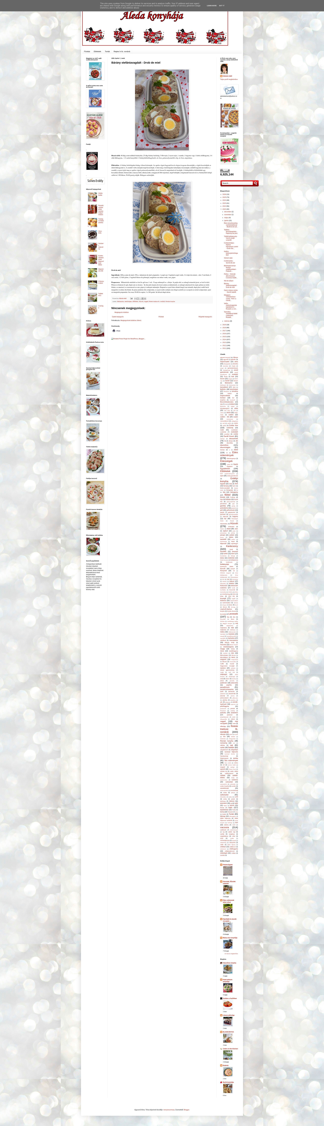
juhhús (233, 533)
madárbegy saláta (232, 621)
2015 (224, 336)
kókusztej (223, 583)
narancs (223, 668)
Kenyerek (223, 571)
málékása (232, 629)
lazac (230, 605)
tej (231, 803)
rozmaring (223, 743)
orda (221, 678)
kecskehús (223, 556)
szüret (233, 799)
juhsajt (222, 535)
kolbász (231, 583)
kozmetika (223, 592)
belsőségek (128, 301)
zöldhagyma (233, 849)
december (228, 212)
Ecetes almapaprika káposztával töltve (101, 260)
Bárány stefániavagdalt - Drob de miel (230, 285)
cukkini (231, 415)
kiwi (228, 579)
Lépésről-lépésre (226, 609)
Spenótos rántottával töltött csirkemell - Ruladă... (230, 314)
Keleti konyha (224, 560)
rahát (233, 717)
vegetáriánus (224, 836)
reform (233, 719)
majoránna (223, 627)
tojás (230, 807)
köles (236, 592)
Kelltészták (229, 562)
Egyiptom (229, 466)
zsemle (222, 855)
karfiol (226, 554)
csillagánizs (234, 421)
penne (233, 695)
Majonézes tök (101, 270)
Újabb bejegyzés (118, 317)
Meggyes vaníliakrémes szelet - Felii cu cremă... (230, 297)
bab (232, 376)
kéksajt (233, 556)
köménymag (226, 594)
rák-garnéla (223, 719)
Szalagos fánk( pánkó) (101, 220)
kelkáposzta (234, 560)
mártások (223, 640)
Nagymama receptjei (227, 666)
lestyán (222, 611)
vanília (222, 834)
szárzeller (233, 784)
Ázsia (225, 376)
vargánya (232, 834)
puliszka (223, 713)
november (228, 215)
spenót (222, 769)
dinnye (231, 441)
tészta (222, 807)
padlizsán (223, 683)
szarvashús (223, 784)
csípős (236, 423)
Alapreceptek (224, 362)
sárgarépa (234, 750)
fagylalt (222, 484)
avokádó (235, 374)
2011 (224, 348)
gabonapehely (231, 501)
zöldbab (223, 847)
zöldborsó (233, 847)
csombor (227, 434)
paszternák (232, 693)
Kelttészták (224, 564)
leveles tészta (231, 611)
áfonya (235, 357)
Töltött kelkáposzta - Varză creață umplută (231, 238)
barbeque (223, 385)
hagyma (235, 516)
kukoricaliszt (226, 602)
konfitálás (223, 590)
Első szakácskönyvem (227, 473)
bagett (230, 378)
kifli (234, 570)
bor (233, 398)
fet (237, 490)
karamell (235, 551)
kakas (231, 537)
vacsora (224, 827)
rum (234, 743)
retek (234, 723)
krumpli (223, 598)
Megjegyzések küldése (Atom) (130, 320)
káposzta (223, 543)
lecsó (236, 605)
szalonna (235, 780)
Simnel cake (228, 258)
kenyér (233, 568)
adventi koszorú (225, 357)
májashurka (229, 625)
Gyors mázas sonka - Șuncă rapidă (231, 291)
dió (237, 441)
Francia (232, 497)
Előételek (97, 51)
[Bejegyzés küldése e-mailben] (131, 298)
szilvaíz (233, 792)
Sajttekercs (100, 294)
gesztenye (223, 503)
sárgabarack (224, 749)
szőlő (236, 797)
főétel (227, 494)
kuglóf (233, 598)
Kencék (222, 569)
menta (233, 649)
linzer (232, 619)
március (227, 321)
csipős (229, 423)
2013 (224, 342)
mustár (232, 664)
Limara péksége (229, 1015)
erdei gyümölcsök (232, 476)
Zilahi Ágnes (231, 844)
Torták (107, 51)
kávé (233, 554)
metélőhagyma (233, 651)
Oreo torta (100, 232)
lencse (225, 607)
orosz (227, 678)
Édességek (226, 461)
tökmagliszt (232, 816)
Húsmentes (223, 523)
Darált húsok (229, 436)
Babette (226, 1065)
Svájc (233, 777)
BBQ (234, 387)
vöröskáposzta (224, 840)
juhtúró (231, 535)
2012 (224, 345)
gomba (223, 506)
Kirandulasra (234, 577)
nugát (222, 672)
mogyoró (223, 659)
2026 (224, 194)
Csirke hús (233, 425)
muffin (222, 664)
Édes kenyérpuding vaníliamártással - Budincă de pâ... (231, 225)
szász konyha (224, 786)
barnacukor (232, 385)
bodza (229, 393)
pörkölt (232, 708)
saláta (222, 747)
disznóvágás (225, 447)
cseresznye (229, 419)
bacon (222, 379)
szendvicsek (224, 788)
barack (236, 380)
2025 (224, 197)
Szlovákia (223, 797)
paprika (229, 685)
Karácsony (232, 546)
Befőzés (223, 389)
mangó (222, 636)
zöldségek (223, 853)
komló (233, 588)
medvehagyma (228, 647)
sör (224, 765)
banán (227, 381)
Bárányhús (120, 301)
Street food (232, 769)
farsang (226, 486)
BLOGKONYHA (228, 1032)
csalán (235, 417)
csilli (223, 423)
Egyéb (236, 464)
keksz (222, 558)
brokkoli (232, 404)
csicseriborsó (224, 421)
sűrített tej (223, 771)
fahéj (230, 484)
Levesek (233, 613)
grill (221, 510)
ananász (225, 366)
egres (228, 464)
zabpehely (223, 842)
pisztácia (233, 700)
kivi (223, 579)
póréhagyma (224, 706)
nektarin (233, 668)
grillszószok (231, 510)
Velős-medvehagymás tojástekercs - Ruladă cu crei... (230, 306)
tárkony (231, 801)
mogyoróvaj (234, 659)
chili (234, 410)
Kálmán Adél (227, 76)
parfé (221, 691)
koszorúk (232, 590)
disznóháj (229, 443)
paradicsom (225, 687)
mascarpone (233, 640)
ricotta (236, 734)
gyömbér (223, 514)
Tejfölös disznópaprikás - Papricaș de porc (231, 231)
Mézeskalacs (224, 655)
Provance (223, 710)
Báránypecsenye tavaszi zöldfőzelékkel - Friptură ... (230, 268)
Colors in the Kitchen (230, 1049)
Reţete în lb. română (122, 51)
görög (233, 506)
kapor (233, 541)
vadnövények (234, 830)
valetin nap (231, 832)
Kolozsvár (223, 586)
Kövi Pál (231, 596)
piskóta (225, 700)
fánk (236, 484)
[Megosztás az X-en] (140, 298)
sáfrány (222, 745)
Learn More (212, 6)
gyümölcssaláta (233, 514)
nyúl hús (232, 672)
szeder (233, 786)
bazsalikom (224, 387)
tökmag (222, 816)
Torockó (230, 812)
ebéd (236, 450)
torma (222, 812)
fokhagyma (234, 492)
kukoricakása (234, 600)
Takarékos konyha (229, 963)
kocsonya (235, 579)
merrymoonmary (169, 1110)
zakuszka (232, 842)
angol (222, 368)
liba (228, 617)
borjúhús (223, 400)
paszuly (222, 695)
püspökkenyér (224, 717)
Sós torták (228, 763)
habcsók (225, 516)
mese (222, 651)
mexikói (225, 653)
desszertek (233, 438)
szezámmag (234, 790)
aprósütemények (233, 368)
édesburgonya (231, 458)
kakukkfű (223, 539)
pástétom (223, 693)
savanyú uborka (230, 754)
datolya (222, 438)
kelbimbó (231, 558)
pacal (222, 680)
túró (236, 823)
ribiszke (223, 734)
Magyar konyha (227, 623)
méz (232, 653)
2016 (224, 333)
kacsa (222, 537)
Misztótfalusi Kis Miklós (227, 657)
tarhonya (223, 801)
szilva (225, 792)
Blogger (186, 1110)
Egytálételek (225, 469)
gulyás (222, 512)
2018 (224, 328)
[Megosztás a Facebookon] (142, 298)
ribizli (230, 734)
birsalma (235, 391)
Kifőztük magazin (225, 573)
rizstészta (223, 738)
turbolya (230, 822)
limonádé (223, 619)
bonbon (223, 398)
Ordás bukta (100, 194)
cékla (236, 408)
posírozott (223, 708)
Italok (229, 529)
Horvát (232, 521)
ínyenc (222, 529)
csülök (236, 434)
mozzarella (233, 661)
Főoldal (87, 51)
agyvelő (225, 359)
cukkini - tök (224, 417)
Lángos (224, 605)
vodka (232, 838)
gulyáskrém (231, 512)
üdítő (233, 825)
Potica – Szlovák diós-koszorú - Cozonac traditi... (230, 276)
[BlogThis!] (138, 298)
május (226, 218)
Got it (222, 6)
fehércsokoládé (225, 488)
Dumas (222, 450)
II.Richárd (231, 526)
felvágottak (229, 490)
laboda (236, 602)
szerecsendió (224, 790)
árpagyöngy (226, 370)
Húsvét (141, 301)
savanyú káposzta (231, 752)
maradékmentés (231, 636)
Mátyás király (229, 642)
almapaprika (226, 364)
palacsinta (234, 683)
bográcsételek (225, 396)
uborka (226, 825)
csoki (222, 430)
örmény (234, 678)
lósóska (222, 621)
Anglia (233, 366)
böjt (221, 404)
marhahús (231, 638)
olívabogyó (232, 676)
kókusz (232, 581)
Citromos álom (101, 282)
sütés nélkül (234, 771)
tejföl (236, 803)
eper (221, 476)
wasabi (234, 840)
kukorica (223, 600)
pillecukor (235, 698)
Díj (225, 441)
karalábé (223, 551)
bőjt (226, 404)
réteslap (223, 726)
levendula (223, 614)
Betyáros (226, 391)
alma (236, 362)
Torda (234, 809)
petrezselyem (224, 698)
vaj (223, 832)
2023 (224, 203)
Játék (236, 529)
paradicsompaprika (227, 689)
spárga (232, 767)
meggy (222, 649)
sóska (236, 763)
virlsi (233, 836)
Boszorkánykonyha (226, 402)
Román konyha (170, 301)
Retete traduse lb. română (157, 301)
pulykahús (234, 713)
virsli (221, 838)
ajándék (233, 359)
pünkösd (229, 715)
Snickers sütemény (101, 246)
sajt (231, 745)
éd (227, 452)
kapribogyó (234, 543)
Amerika (235, 364)
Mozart (224, 661)
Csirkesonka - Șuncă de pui (229, 262)
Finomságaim (228, 865)
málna (222, 632)
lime (234, 617)
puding (233, 710)
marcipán (223, 638)
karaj (231, 549)
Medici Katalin (234, 644)
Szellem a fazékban (230, 998)
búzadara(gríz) (224, 408)
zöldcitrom (223, 849)
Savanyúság (224, 756)
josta (234, 531)
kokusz (224, 581)
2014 (224, 339)
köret (234, 594)
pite (221, 702)
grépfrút (233, 508)
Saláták (231, 747)
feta (224, 492)
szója (230, 797)
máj (236, 623)
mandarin (223, 634)
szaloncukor (223, 780)
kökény (230, 592)
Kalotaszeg (223, 541)
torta (236, 812)
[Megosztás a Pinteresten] (145, 298)
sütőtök (222, 775)
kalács (233, 539)
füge (221, 499)
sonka (235, 758)
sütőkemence (229, 773)
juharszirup (223, 533)
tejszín (232, 805)
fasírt (234, 486)
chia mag (227, 410)
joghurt (225, 531)
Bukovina (223, 406)
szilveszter (224, 795)
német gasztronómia (227, 670)
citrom (228, 412)
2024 (224, 200)
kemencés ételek (226, 566)
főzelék (222, 497)
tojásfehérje (224, 810)
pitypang (227, 702)
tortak (224, 814)
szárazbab (229, 782)
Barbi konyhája (228, 1082)
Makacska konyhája (230, 938)
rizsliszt (233, 736)
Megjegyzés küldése (122, 312)
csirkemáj (230, 428)
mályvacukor (232, 632)
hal (225, 519)
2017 (224, 331)
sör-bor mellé (232, 765)
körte (221, 596)
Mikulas (233, 655)
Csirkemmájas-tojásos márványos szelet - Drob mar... (231, 245)
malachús (223, 629)
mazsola (223, 645)
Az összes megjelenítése (231, 953)
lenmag (233, 607)
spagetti (222, 767)
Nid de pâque (228, 281)
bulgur (233, 406)
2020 (224, 209)
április (226, 220)
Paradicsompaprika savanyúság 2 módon (101, 210)
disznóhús (224, 445)
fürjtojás (228, 499)
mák (232, 628)
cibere (222, 412)
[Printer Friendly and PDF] (116, 333)
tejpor (225, 805)
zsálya (233, 853)
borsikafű (232, 400)
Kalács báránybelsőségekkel (231, 253)
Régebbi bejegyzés (205, 317)
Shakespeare (224, 758)
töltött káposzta (225, 818)
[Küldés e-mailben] (135, 298)
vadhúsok (223, 830)
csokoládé (234, 432)
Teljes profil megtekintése (229, 79)
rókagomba (232, 738)
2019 (224, 325)
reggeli (146, 301)
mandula (231, 634)
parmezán (231, 691)
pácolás (232, 680)
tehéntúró (223, 803)
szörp (225, 799)
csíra (224, 425)
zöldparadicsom (230, 851)
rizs (224, 736)
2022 (224, 206)
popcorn (233, 704)
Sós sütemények (231, 760)
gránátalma (224, 508)
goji (233, 503)
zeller (222, 844)
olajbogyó (223, 674)
